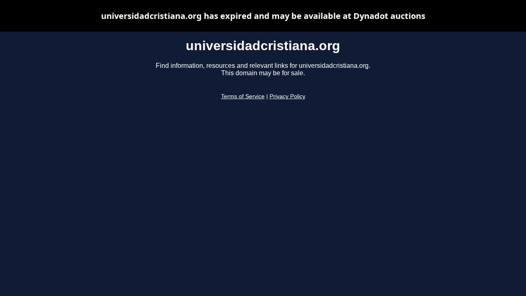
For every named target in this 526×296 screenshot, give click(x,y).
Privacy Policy (287, 96)
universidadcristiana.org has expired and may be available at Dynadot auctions (263, 15)
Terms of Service (243, 96)
